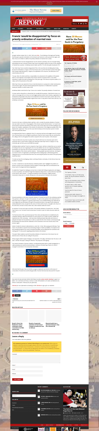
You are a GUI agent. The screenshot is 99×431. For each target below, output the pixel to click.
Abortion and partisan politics (54, 414)
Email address (67, 212)
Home (13, 28)
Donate (74, 28)
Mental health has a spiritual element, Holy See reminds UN (52, 325)
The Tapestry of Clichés (70, 63)
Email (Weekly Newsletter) (17, 407)
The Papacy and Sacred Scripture (73, 76)
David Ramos (67, 72)
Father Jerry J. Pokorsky (69, 64)
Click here (14, 285)
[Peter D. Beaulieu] (39, 397)
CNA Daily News (27, 44)
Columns (20, 28)
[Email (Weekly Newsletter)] (83, 23)
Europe (17, 295)
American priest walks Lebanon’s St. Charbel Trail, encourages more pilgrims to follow (75, 196)
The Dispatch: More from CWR (75, 58)
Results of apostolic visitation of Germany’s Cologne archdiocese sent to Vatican (36, 326)
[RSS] (86, 23)
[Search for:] (79, 20)
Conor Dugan (67, 84)
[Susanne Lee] (39, 409)
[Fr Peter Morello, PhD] (39, 391)
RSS (13, 410)
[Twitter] (81, 23)
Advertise (66, 28)
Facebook (14, 403)
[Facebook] (78, 23)
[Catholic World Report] (49, 26)
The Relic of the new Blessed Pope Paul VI (73, 410)
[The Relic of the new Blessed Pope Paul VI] (75, 398)
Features (29, 28)
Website (14, 373)
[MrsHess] (39, 415)
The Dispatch (39, 28)
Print (59, 44)
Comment (14, 354)
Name (13, 365)
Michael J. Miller (67, 413)
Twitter (13, 405)
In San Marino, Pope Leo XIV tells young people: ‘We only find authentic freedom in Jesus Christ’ (74, 70)
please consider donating (47, 279)
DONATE (49, 3)
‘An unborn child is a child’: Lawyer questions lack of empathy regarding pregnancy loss (73, 186)
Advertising (69, 425)
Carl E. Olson (67, 77)
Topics (48, 28)
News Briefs (15, 31)
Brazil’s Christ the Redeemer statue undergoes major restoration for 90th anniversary (18, 326)
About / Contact (49, 425)
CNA (38, 55)
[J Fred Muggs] (39, 403)
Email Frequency (67, 221)
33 (73, 79)
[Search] (87, 20)
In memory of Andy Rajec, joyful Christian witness (72, 82)
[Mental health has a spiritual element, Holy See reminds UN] (53, 316)
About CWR (57, 28)
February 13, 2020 (18, 44)
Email (13, 369)
